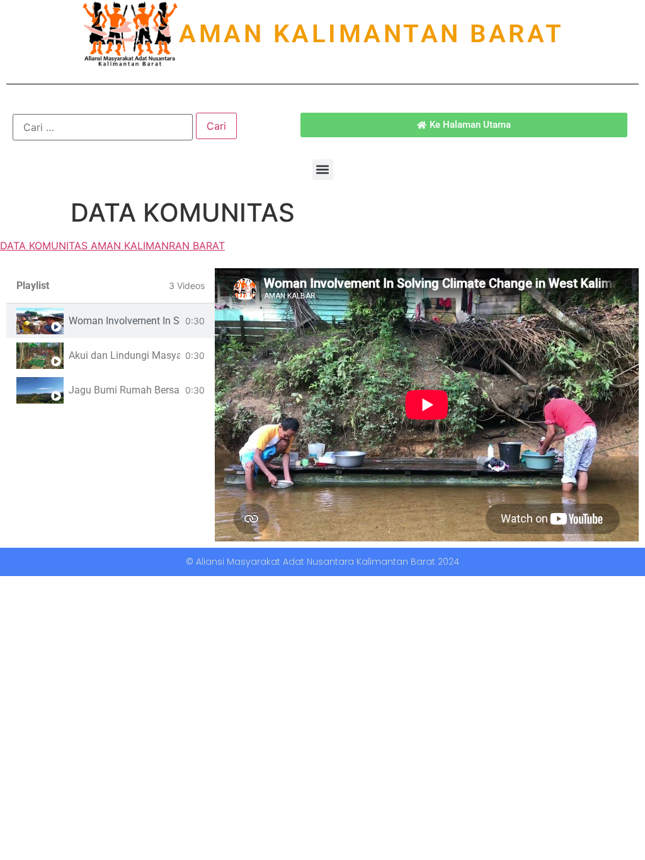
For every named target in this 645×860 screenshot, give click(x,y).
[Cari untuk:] (103, 127)
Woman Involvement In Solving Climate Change (124, 321)
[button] (322, 169)
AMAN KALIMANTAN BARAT (371, 33)
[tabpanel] (427, 404)
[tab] (110, 320)
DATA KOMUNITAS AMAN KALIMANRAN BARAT (112, 245)
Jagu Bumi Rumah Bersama (124, 390)
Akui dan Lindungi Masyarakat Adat (124, 355)
